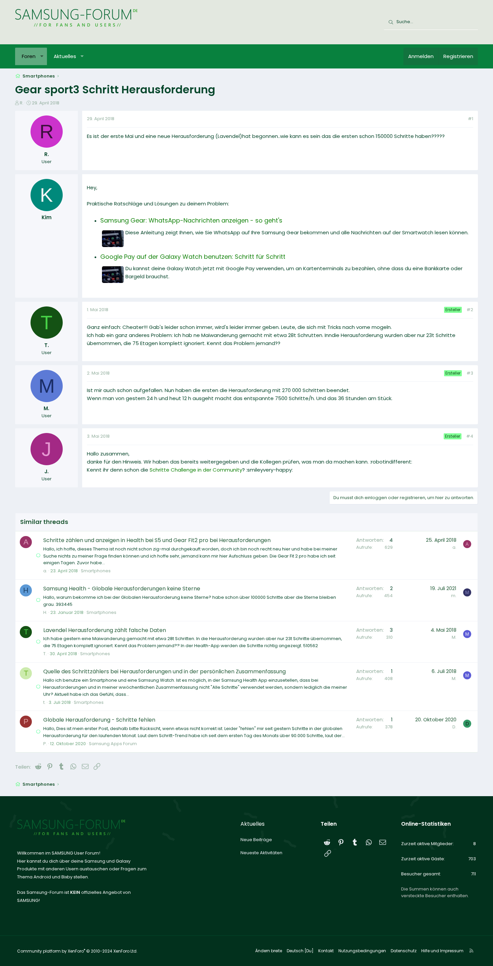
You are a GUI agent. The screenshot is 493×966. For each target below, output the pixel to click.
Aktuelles (65, 56)
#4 (469, 436)
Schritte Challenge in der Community (196, 469)
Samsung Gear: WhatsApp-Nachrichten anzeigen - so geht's (191, 220)
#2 (470, 309)
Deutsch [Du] (300, 951)
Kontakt (326, 951)
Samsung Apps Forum (113, 743)
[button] (42, 56)
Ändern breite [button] (268, 951)
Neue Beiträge (256, 839)
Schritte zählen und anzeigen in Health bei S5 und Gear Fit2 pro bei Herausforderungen (157, 540)
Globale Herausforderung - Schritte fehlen (99, 720)
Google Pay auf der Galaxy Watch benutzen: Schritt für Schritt (192, 256)
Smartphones (96, 571)
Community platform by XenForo (77, 951)
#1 (470, 118)
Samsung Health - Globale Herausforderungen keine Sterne (121, 588)
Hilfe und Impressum (442, 951)
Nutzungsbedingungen (362, 951)
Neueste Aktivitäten (261, 853)
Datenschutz (404, 951)
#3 (470, 373)
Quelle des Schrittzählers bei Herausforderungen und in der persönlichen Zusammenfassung (164, 671)
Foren (29, 56)
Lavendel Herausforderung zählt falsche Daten (104, 630)
